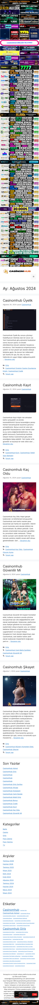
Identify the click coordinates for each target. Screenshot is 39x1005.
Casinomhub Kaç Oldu (13, 549)
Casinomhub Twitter (30, 953)
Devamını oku (10, 359)
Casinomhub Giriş (9, 772)
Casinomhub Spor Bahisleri (9, 953)
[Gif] (19, 115)
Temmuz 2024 (8, 883)
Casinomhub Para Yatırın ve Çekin (24, 946)
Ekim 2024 (7, 874)
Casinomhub (7, 775)
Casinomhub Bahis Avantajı (9, 916)
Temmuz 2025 (8, 867)
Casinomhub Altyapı (10, 788)
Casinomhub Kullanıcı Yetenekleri (25, 941)
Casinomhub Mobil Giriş (12, 797)
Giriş (7, 365)
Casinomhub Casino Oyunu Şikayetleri (25, 923)
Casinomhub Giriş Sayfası (12, 784)
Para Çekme (7, 839)
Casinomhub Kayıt (17, 385)
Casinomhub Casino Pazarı (9, 925)
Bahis (5, 829)
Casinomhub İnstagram (11, 791)
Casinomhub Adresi (10, 768)
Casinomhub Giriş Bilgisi (9, 932)
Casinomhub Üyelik (18, 300)
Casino (5, 832)
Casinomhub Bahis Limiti (23, 916)
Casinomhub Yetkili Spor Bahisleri (11, 958)
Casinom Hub (23, 910)
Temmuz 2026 (8, 861)
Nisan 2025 (7, 871)
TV (4, 845)
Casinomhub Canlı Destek (12, 794)
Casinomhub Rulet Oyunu (9, 949)
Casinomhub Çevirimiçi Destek (27, 958)
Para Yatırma (8, 842)
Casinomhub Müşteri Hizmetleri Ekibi (19, 747)
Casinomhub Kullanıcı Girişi (9, 941)
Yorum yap (9, 374)
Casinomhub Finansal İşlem (23, 925)
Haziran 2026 (8, 864)
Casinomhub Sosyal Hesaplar (10, 951)
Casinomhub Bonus (10, 800)
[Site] (19, 72)
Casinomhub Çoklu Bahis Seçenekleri (12, 961)
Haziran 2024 (8, 887)
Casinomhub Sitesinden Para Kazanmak (25, 949)
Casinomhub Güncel (7, 934)
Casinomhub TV (20, 953)
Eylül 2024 (7, 877)
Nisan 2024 (7, 893)
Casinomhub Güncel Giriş (19, 934)
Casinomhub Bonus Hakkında (20, 918)
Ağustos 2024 (8, 880)
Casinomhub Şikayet (18, 667)
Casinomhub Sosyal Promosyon (25, 951)
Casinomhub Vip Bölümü (27, 956)
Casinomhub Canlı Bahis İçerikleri (18, 650)
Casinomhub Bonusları (8, 920)
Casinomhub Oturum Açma (9, 946)
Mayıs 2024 (7, 890)
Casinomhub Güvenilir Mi (12, 568)
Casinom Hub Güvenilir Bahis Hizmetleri (12, 937)
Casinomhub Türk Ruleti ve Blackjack (12, 956)
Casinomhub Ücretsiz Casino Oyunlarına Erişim (14, 963)
